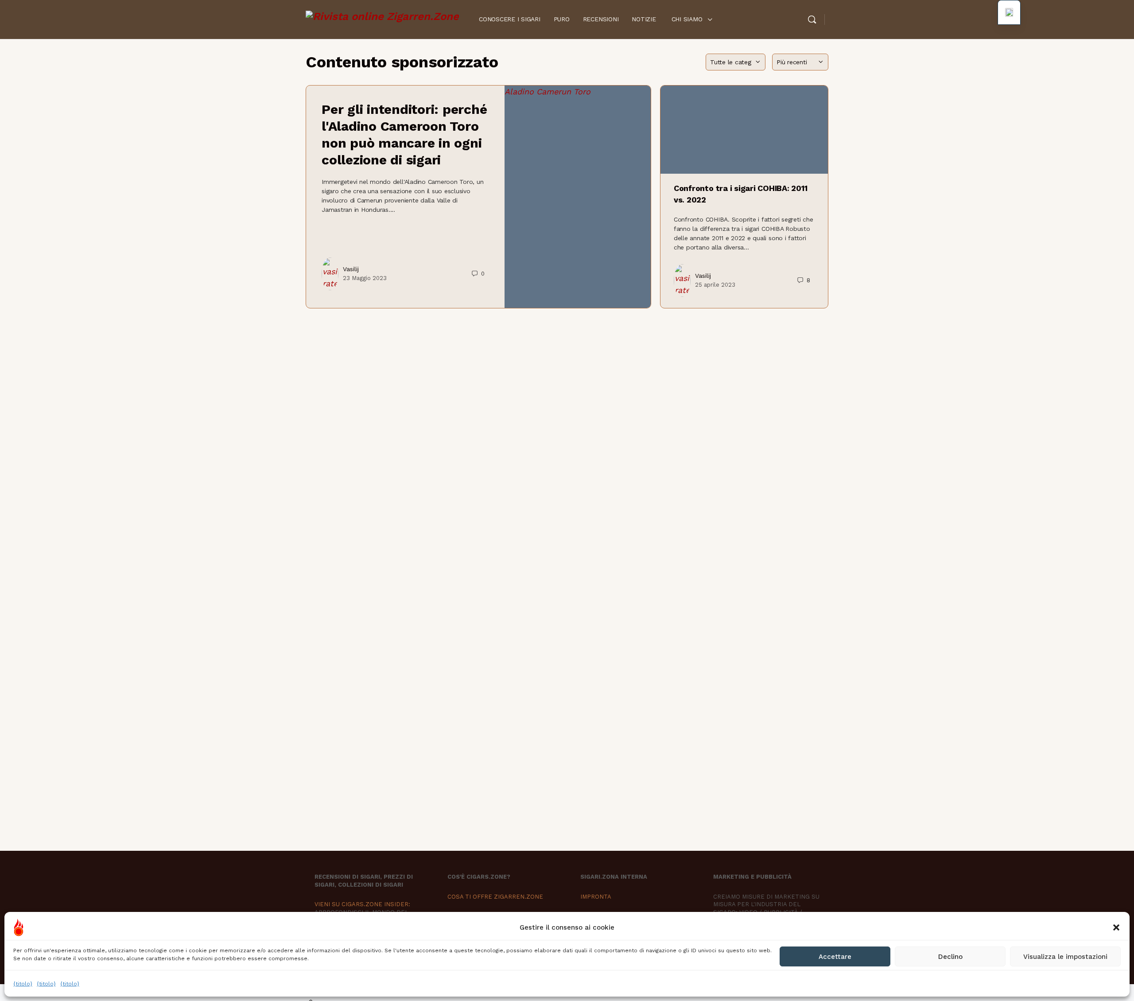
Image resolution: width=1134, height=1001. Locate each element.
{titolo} (22, 984)
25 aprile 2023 (715, 284)
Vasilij (351, 269)
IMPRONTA (595, 896)
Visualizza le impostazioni (1065, 957)
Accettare (835, 957)
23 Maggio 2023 (365, 278)
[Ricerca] (812, 19)
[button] (1116, 927)
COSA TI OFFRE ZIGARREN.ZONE (495, 896)
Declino (950, 957)
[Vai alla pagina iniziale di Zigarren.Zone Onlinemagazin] (382, 18)
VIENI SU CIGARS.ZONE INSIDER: (362, 904)
